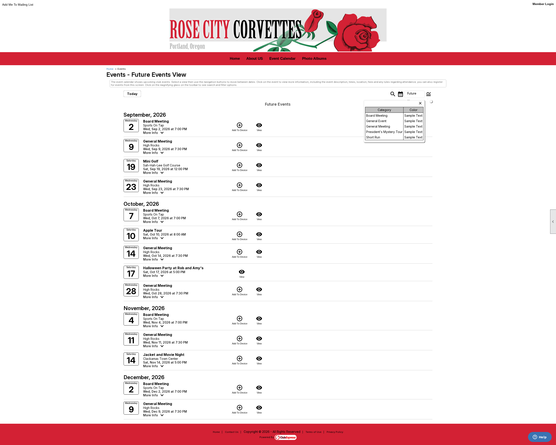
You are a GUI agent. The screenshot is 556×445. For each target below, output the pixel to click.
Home (235, 58)
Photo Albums (314, 58)
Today (132, 94)
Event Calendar (282, 58)
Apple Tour (152, 230)
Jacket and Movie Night (163, 354)
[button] (414, 94)
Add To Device (239, 126)
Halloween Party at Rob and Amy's (173, 268)
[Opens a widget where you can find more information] (540, 437)
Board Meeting (156, 121)
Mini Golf (150, 161)
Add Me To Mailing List (17, 4)
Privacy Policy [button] (335, 431)
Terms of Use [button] (313, 431)
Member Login (543, 4)
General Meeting (157, 141)
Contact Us (231, 431)
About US (254, 58)
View (259, 126)
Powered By (267, 437)
